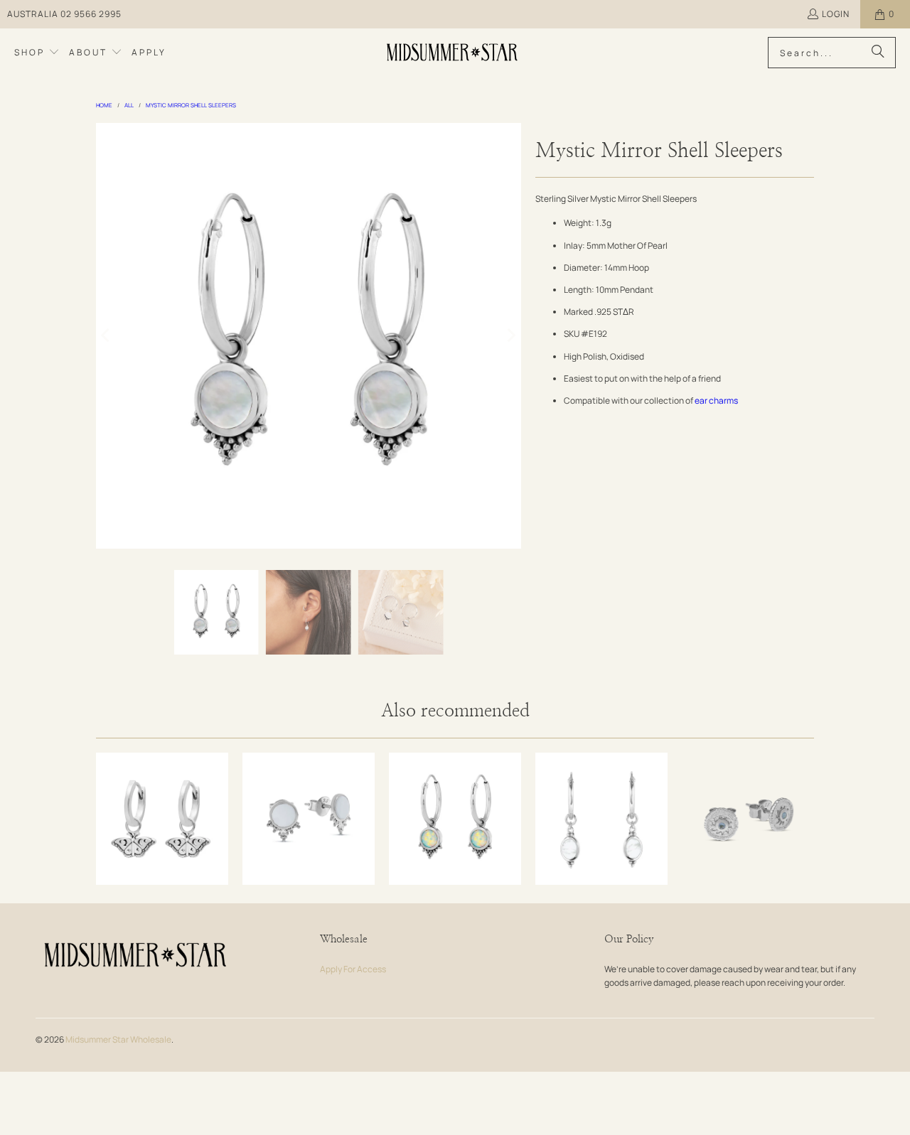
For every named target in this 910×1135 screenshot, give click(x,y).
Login (836, 14)
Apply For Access (353, 969)
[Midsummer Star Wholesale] (453, 53)
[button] (37, 52)
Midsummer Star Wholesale (118, 1039)
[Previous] (106, 335)
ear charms (716, 400)
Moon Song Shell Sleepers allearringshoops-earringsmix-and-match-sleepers (601, 819)
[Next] (510, 335)
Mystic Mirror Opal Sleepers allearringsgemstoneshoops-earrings (455, 819)
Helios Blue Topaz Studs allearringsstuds (748, 819)
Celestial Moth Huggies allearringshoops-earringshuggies (162, 819)
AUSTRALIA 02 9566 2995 (64, 14)
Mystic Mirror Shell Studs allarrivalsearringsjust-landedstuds (308, 819)
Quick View (162, 858)
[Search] (878, 52)
